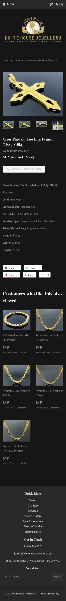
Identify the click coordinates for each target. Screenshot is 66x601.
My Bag (58, 4)
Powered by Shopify (49, 594)
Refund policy (33, 532)
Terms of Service (33, 526)
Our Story (33, 505)
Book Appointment (33, 521)
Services (33, 511)
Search (33, 500)
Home (5, 60)
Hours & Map (33, 516)
